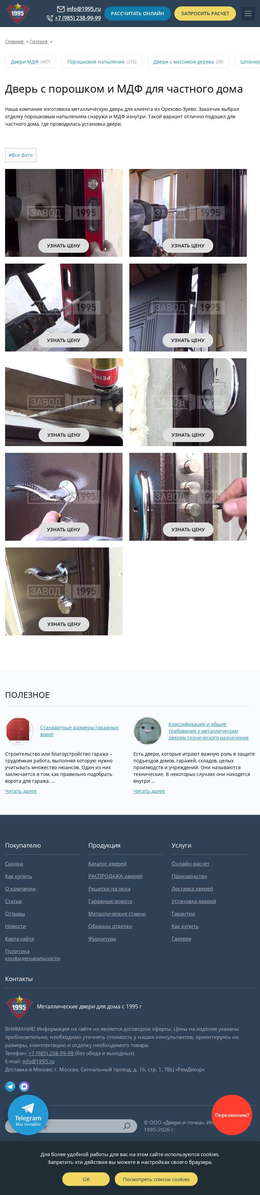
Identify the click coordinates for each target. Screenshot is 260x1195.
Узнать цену (63, 245)
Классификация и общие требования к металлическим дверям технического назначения (208, 731)
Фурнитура (102, 938)
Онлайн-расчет (191, 863)
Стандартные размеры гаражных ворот (79, 730)
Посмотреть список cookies (156, 1179)
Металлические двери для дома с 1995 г (89, 1006)
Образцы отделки (110, 926)
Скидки (14, 863)
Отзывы (15, 913)
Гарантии (183, 913)
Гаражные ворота (110, 901)
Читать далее (21, 791)
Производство (189, 876)
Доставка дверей (192, 888)
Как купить (18, 876)
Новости (15, 926)
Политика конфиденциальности (32, 954)
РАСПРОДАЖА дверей (115, 876)
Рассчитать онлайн (137, 13)
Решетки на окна (109, 888)
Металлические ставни (117, 913)
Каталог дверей (107, 863)
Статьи (13, 901)
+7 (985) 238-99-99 (78, 18)
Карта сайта (19, 938)
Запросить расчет (205, 13)
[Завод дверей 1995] (17, 13)
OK (86, 1179)
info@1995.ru (84, 9)
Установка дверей (194, 901)
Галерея (181, 938)
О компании (20, 888)
